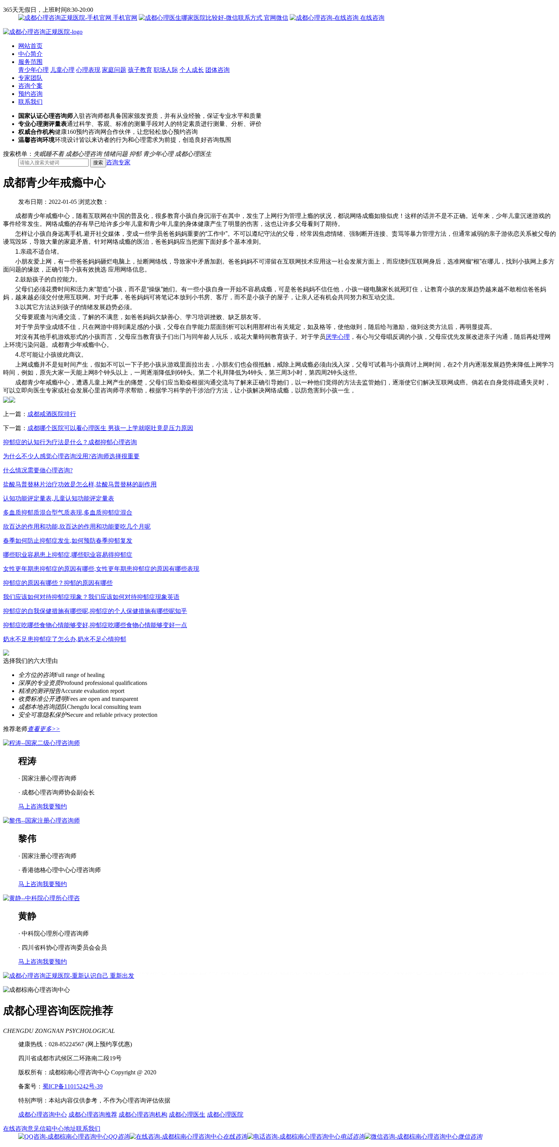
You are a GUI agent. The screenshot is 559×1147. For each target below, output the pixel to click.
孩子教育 (140, 70)
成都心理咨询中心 (42, 1114)
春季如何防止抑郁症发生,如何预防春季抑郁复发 (67, 540)
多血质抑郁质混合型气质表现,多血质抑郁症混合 (67, 512)
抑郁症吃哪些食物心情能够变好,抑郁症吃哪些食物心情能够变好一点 (95, 625)
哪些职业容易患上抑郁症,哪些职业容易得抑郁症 (67, 554)
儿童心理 (62, 70)
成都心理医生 (187, 1114)
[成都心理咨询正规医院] (43, 32)
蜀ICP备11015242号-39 (73, 1086)
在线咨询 (371, 17)
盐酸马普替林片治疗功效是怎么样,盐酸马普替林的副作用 (80, 484)
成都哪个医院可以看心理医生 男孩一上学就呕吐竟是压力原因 (110, 428)
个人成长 (191, 70)
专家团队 (30, 78)
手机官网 (124, 17)
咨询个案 (30, 86)
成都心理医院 (225, 1114)
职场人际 (166, 70)
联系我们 (30, 101)
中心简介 (30, 54)
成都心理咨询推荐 (92, 1114)
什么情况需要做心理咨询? (38, 470)
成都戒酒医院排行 (51, 414)
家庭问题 (114, 70)
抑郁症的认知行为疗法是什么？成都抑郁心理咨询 (70, 442)
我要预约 (55, 806)
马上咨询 (30, 806)
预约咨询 (30, 94)
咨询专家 (118, 162)
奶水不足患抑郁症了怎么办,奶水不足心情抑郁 (64, 639)
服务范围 (30, 62)
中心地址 (64, 1128)
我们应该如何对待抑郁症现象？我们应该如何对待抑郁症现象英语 (91, 597)
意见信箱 (39, 1128)
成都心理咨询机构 (143, 1114)
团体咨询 (217, 70)
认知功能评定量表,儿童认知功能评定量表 (58, 498)
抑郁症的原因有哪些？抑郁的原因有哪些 (58, 583)
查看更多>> (43, 729)
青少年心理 (33, 70)
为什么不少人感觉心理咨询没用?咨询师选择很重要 (71, 456)
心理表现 (88, 70)
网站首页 (30, 46)
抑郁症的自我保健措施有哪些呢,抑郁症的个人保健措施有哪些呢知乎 (95, 611)
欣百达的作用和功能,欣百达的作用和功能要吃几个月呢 (77, 526)
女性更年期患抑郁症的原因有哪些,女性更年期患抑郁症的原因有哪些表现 (101, 569)
